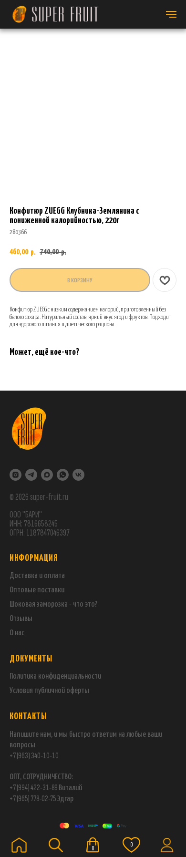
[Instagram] (15, 475)
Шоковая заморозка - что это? (53, 604)
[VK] (78, 475)
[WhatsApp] (63, 475)
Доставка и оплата (37, 576)
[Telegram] (31, 475)
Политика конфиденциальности (55, 676)
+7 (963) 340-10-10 (34, 756)
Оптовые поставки (37, 590)
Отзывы (21, 619)
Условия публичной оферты (49, 691)
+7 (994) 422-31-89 (34, 788)
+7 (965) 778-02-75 (33, 799)
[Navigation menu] (171, 14)
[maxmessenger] (47, 475)
